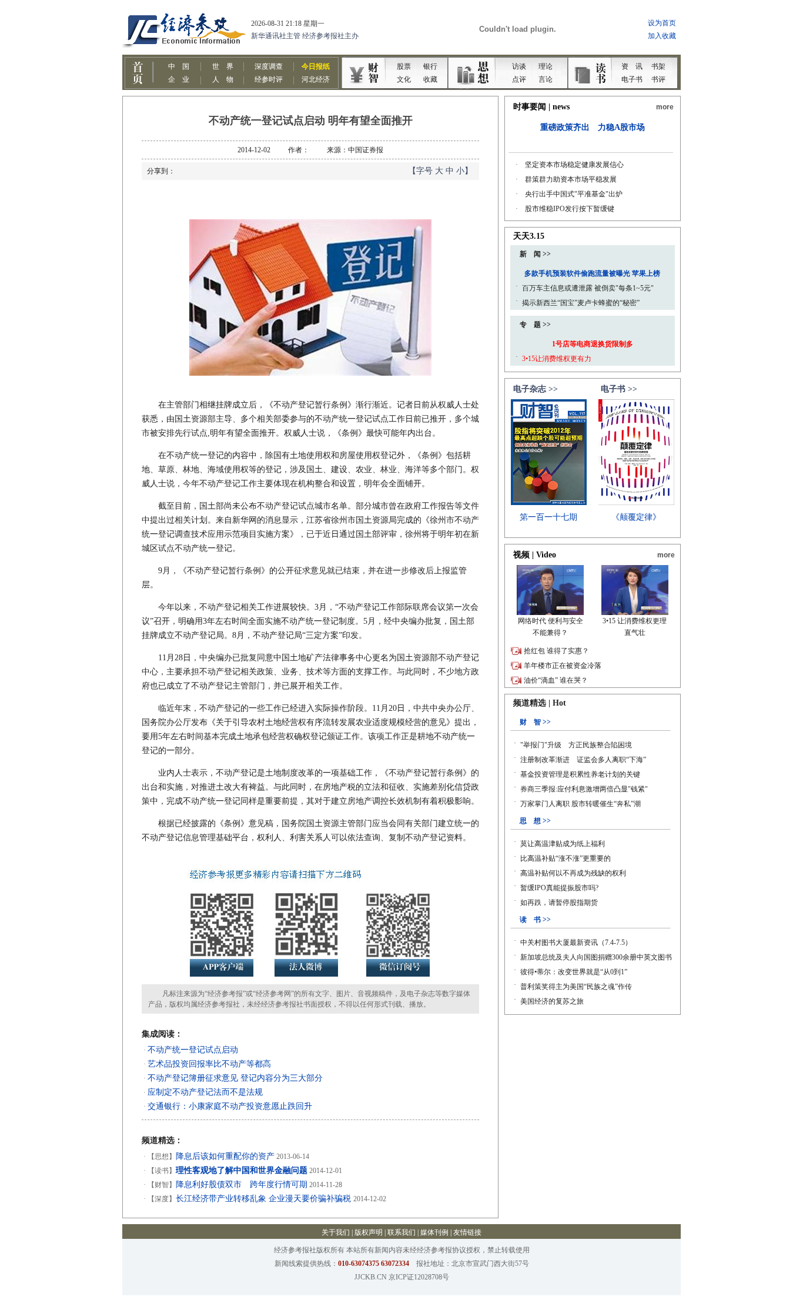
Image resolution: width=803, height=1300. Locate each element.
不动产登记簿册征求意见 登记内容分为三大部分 (235, 1078)
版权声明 (368, 1232)
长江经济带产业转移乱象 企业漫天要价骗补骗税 (264, 1198)
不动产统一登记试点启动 (193, 1049)
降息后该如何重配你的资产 (225, 1156)
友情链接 (467, 1232)
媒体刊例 (434, 1232)
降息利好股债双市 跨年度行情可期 (241, 1184)
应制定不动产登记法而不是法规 (205, 1092)
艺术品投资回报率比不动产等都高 (209, 1064)
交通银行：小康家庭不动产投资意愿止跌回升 (230, 1106)
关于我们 (336, 1232)
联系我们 (401, 1232)
